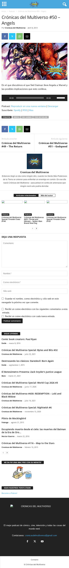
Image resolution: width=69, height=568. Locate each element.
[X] (12, 36)
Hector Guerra (8, 436)
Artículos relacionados (26, 195)
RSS (25, 110)
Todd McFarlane (40, 117)
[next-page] (36, 228)
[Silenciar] (54, 97)
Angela (16, 117)
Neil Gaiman (27, 117)
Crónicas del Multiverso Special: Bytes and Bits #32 (30, 350)
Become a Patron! (9, 493)
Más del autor (47, 195)
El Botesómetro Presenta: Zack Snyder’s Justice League (32, 371)
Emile (4, 343)
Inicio (4, 11)
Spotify (17, 110)
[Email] (27, 36)
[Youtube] (42, 541)
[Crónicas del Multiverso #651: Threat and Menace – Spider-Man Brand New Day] (34, 208)
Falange (5, 422)
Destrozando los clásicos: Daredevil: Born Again (28, 360)
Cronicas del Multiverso (15, 28)
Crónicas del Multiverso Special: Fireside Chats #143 (56, 219)
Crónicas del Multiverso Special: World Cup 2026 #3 (30, 382)
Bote (4, 376)
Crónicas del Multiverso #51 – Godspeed (53, 144)
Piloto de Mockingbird (14, 418)
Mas (31, 110)
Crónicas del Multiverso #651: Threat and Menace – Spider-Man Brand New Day (34, 220)
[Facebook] (5, 36)
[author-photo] (34, 161)
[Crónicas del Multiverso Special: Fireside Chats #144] (12, 208)
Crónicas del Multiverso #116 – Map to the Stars (28, 443)
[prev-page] (32, 228)
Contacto (34, 559)
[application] (34, 98)
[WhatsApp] (19, 36)
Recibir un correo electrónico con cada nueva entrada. (30, 316)
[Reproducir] (5, 97)
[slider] (61, 97)
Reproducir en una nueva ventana (28, 106)
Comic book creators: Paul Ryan (19, 339)
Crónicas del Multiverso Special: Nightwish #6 (27, 407)
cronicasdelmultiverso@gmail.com (41, 535)
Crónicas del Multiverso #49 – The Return (16, 144)
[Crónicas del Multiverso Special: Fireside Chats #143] (57, 208)
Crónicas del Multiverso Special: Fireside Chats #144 (11, 219)
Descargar (53, 106)
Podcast (12, 11)
